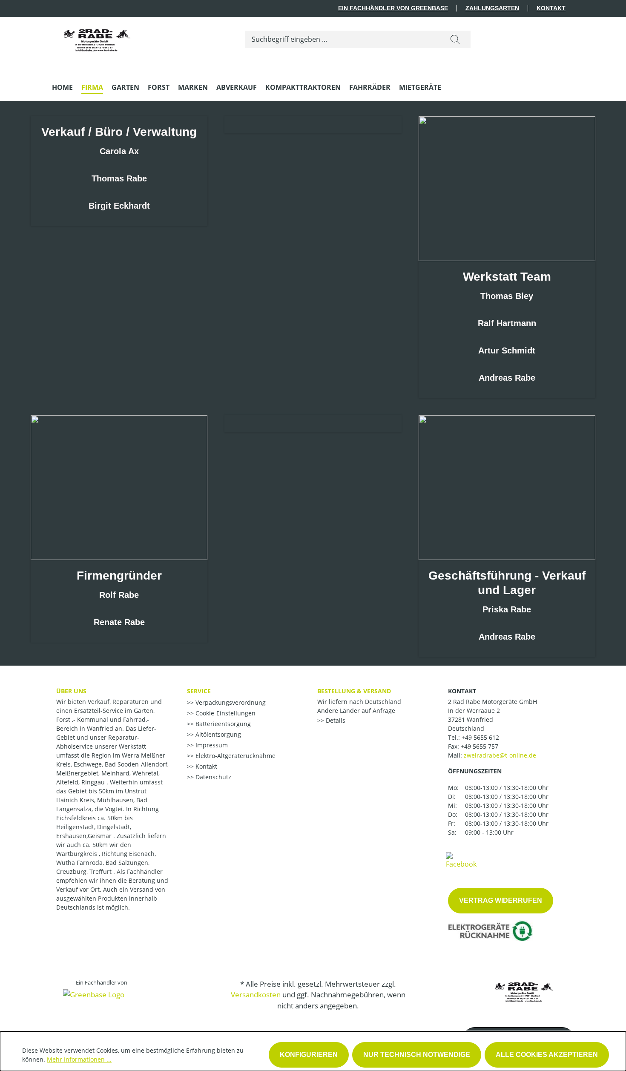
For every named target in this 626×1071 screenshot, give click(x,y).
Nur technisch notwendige (416, 1054)
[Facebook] (461, 859)
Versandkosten (256, 994)
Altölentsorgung (217, 734)
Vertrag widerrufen (500, 900)
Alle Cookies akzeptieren (547, 1054)
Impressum (211, 745)
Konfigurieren (309, 1054)
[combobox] (342, 39)
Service (199, 691)
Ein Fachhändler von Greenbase (393, 8)
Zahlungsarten (492, 8)
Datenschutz (212, 777)
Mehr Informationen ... (79, 1059)
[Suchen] (455, 39)
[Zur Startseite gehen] (96, 37)
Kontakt (551, 8)
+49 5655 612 (480, 737)
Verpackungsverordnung (230, 702)
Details (334, 720)
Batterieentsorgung (222, 724)
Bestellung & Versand (354, 691)
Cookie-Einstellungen (225, 713)
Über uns (71, 691)
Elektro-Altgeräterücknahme (235, 756)
